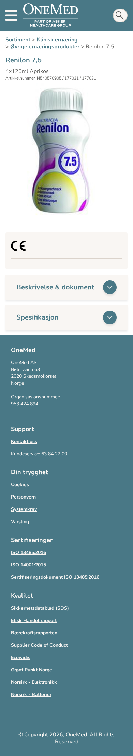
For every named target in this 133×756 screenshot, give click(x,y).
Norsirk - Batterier (31, 694)
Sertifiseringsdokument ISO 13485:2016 (55, 577)
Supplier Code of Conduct (39, 645)
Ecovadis (20, 657)
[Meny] (11, 15)
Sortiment (17, 40)
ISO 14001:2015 (28, 565)
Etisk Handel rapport (34, 620)
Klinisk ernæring (57, 40)
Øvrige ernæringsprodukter (44, 46)
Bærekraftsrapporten (34, 632)
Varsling (20, 521)
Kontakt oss (24, 441)
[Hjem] (50, 15)
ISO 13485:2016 (28, 552)
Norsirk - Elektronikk (34, 682)
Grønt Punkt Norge (31, 670)
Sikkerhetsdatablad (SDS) (40, 608)
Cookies (20, 484)
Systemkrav (24, 509)
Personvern (23, 497)
